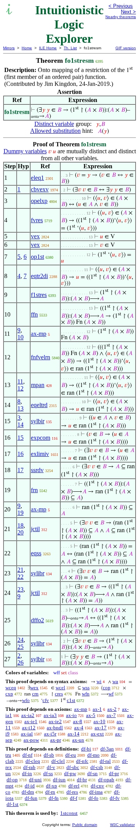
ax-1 (97, 709)
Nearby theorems (120, 17)
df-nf (27, 755)
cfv (45, 700)
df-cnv (97, 786)
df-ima (96, 792)
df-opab (106, 779)
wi (99, 681)
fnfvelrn (40, 357)
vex (35, 236)
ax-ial (27, 734)
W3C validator (122, 825)
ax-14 (74, 734)
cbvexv (40, 189)
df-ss (48, 773)
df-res (72, 792)
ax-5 (90, 715)
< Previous (120, 6)
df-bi (86, 749)
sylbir (37, 421)
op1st (37, 256)
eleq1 (37, 177)
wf (111, 694)
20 (20, 532)
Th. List (70, 48)
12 (20, 388)
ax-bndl (55, 727)
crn (35, 694)
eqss (36, 553)
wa (115, 681)
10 (20, 337)
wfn (86, 694)
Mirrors (9, 48)
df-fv (115, 798)
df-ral (105, 761)
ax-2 (112, 709)
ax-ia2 (27, 715)
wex (34, 687)
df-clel (58, 761)
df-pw (70, 773)
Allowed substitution (55, 130)
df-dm (28, 792)
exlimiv (40, 454)
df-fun (31, 798)
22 (20, 576)
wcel (60, 687)
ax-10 (99, 721)
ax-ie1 (30, 721)
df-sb (49, 755)
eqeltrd (39, 405)
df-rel (74, 786)
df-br (82, 779)
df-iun (59, 779)
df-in (27, 773)
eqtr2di (39, 276)
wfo (26, 700)
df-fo (93, 798)
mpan (37, 385)
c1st (71, 700)
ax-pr (55, 740)
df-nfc (82, 761)
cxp (9, 694)
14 (20, 424)
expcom (40, 437)
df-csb (96, 767)
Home (27, 48)
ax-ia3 (50, 715)
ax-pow (31, 740)
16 (20, 454)
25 (20, 646)
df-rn (50, 792)
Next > (128, 12)
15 (20, 437)
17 (20, 470)
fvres (37, 220)
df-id (30, 786)
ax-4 (78, 727)
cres (59, 694)
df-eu (70, 755)
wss (86, 687)
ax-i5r (50, 734)
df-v (51, 767)
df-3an (107, 749)
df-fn (54, 798)
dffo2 (37, 620)
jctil (35, 529)
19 (20, 512)
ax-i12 (29, 727)
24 (20, 640)
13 (20, 408)
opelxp (39, 201)
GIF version (125, 48)
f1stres (39, 295)
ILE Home (48, 48)
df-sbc (72, 767)
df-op (12, 779)
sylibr (37, 573)
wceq (10, 687)
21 (20, 569)
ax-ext (97, 734)
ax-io (71, 715)
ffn (34, 314)
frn (34, 490)
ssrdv (37, 470)
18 (20, 525)
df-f (73, 798)
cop (106, 687)
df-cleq (32, 761)
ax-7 (111, 715)
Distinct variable (54, 124)
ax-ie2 (55, 721)
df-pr (114, 773)
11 (20, 381)
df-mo (93, 755)
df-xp (51, 786)
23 (20, 589)
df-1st (13, 804)
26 (20, 662)
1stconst (69, 813)
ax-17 (101, 727)
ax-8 (77, 721)
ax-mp (38, 333)
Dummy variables (25, 151)
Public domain (84, 825)
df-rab (29, 767)
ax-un (78, 740)
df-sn (92, 773)
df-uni (35, 779)
